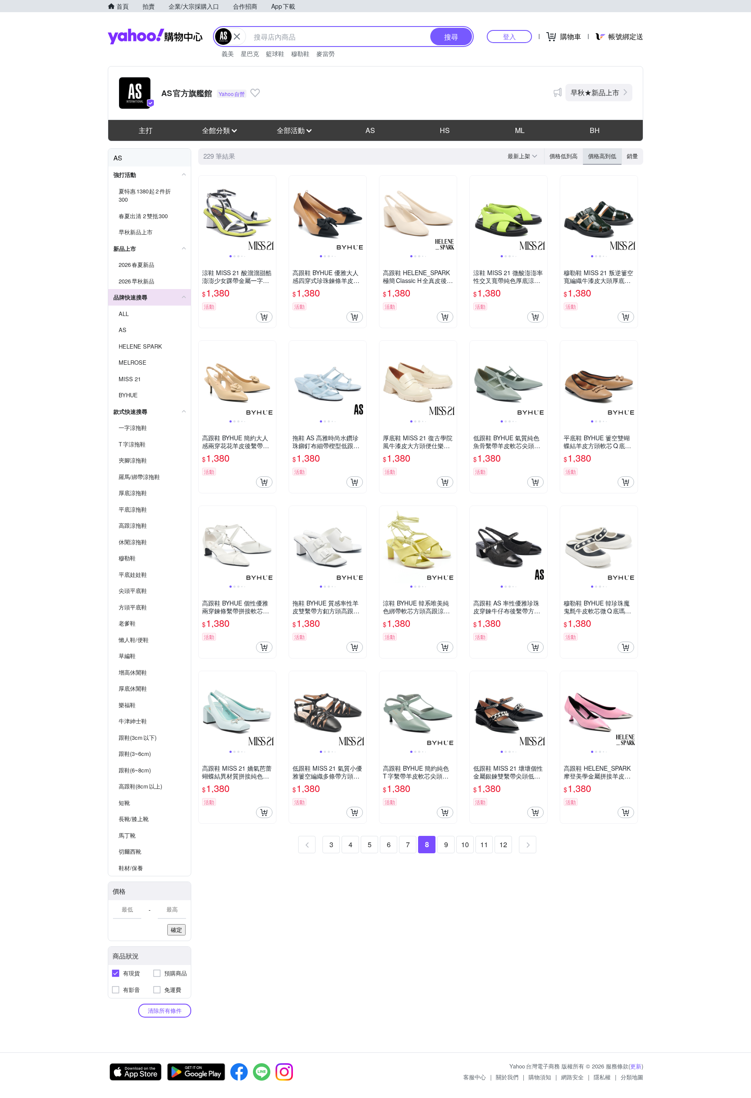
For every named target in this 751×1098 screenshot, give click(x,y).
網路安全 (572, 1077)
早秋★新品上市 (595, 92)
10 (465, 844)
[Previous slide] (204, 214)
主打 (146, 130)
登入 (509, 36)
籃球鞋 (275, 53)
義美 (228, 53)
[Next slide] (270, 214)
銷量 (632, 156)
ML (520, 130)
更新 (635, 1066)
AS (370, 130)
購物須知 (539, 1077)
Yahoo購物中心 (155, 36)
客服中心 (474, 1077)
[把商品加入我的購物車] (264, 317)
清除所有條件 (165, 1010)
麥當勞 (325, 53)
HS (445, 130)
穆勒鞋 (300, 53)
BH (595, 130)
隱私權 (602, 1077)
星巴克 (250, 53)
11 (484, 844)
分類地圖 (632, 1077)
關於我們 (507, 1077)
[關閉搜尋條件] (237, 36)
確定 (176, 929)
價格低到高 (563, 156)
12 (503, 844)
